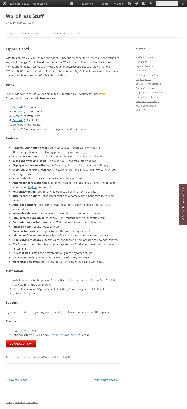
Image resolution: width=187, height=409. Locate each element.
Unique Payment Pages (148, 83)
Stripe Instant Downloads (149, 92)
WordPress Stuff (25, 16)
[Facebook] (143, 3)
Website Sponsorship (147, 101)
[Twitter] (136, 3)
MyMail (79, 71)
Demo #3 (17, 116)
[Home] (4, 3)
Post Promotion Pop (147, 75)
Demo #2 (17, 111)
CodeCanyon (40, 3)
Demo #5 (17, 124)
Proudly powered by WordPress (22, 402)
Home (9, 33)
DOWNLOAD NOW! (21, 343)
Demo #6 (17, 129)
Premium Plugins (42, 357)
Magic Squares (143, 79)
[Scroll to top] (183, 3)
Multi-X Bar (142, 110)
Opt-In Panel (142, 61)
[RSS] (151, 3)
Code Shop (141, 70)
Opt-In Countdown (146, 88)
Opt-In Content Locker (148, 97)
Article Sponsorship (146, 105)
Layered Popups (17, 380)
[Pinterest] (129, 3)
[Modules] (71, 3)
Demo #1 (17, 107)
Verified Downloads (106, 380)
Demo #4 (17, 120)
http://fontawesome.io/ (66, 335)
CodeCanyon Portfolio (66, 33)
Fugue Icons (19, 330)
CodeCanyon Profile (32, 33)
